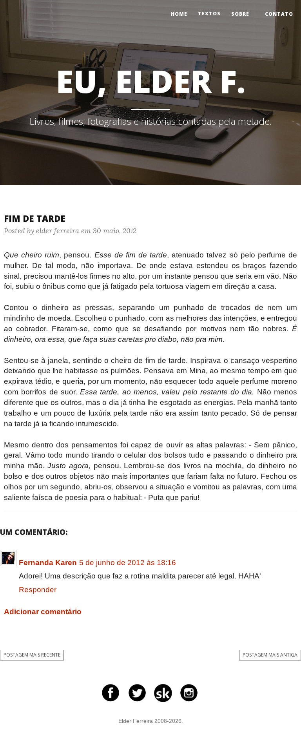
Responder (37, 590)
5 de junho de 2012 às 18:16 (127, 562)
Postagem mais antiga (270, 654)
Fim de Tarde (34, 218)
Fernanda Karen (48, 562)
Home (179, 14)
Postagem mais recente (32, 654)
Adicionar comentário (43, 611)
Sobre (240, 14)
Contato (279, 14)
